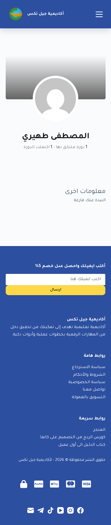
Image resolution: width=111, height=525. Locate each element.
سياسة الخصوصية (86, 382)
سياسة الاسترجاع (88, 367)
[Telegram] (40, 510)
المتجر (99, 430)
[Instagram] (70, 510)
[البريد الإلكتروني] (30, 510)
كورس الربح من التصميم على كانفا (72, 437)
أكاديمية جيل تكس (45, 14)
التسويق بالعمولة (88, 397)
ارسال (55, 290)
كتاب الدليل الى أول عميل (81, 445)
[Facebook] (80, 510)
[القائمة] (99, 14)
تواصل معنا (94, 390)
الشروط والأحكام (89, 375)
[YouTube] (60, 510)
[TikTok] (50, 510)
